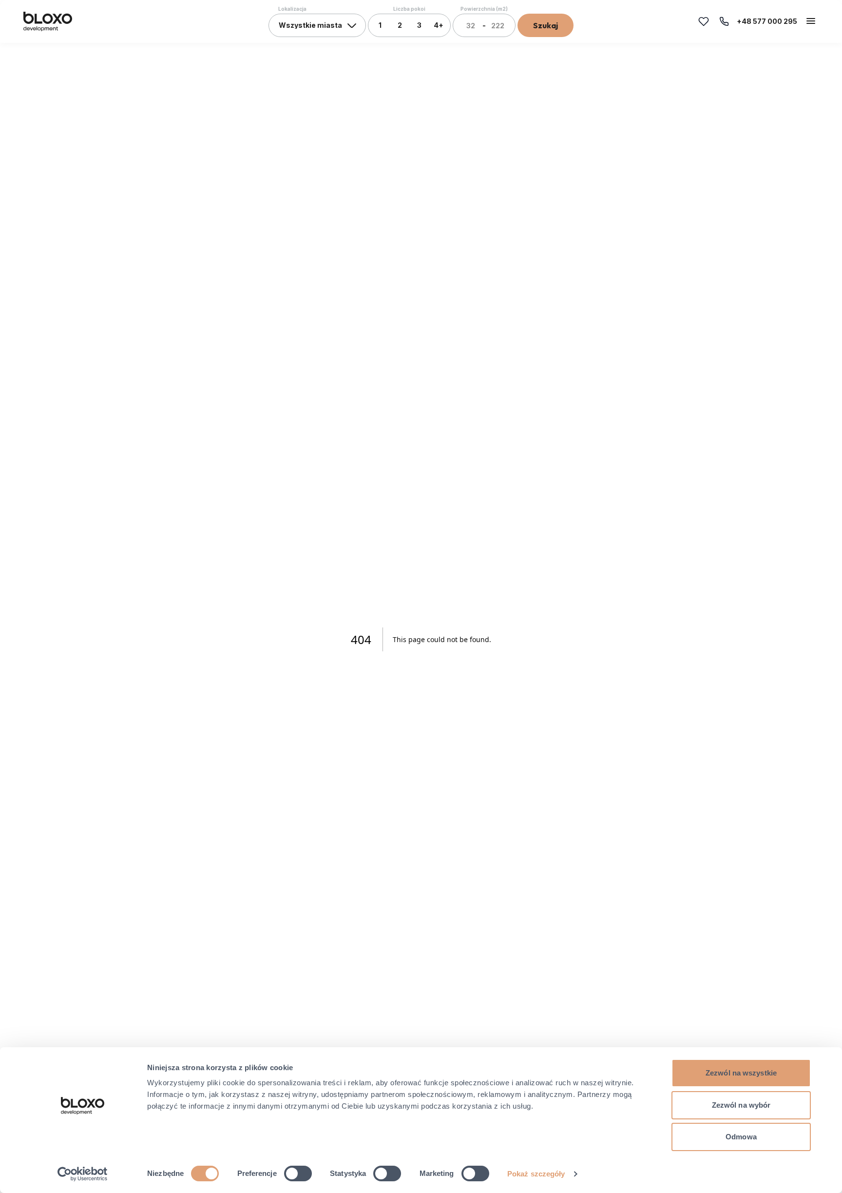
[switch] (298, 1173)
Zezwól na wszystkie (741, 1073)
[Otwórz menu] (811, 21)
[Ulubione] (703, 21)
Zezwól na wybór (741, 1105)
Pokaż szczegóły (536, 1174)
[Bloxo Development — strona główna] (47, 21)
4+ (438, 25)
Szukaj (545, 25)
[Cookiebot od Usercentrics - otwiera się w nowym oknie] (82, 1174)
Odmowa (741, 1137)
